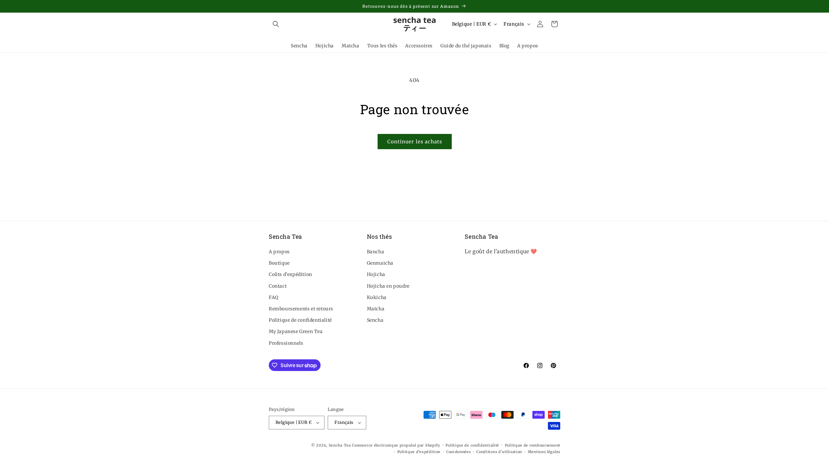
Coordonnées (458, 451)
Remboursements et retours (301, 309)
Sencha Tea (340, 445)
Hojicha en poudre (388, 286)
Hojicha (376, 274)
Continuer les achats (414, 141)
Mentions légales (544, 451)
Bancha (375, 252)
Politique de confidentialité (300, 320)
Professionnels (286, 343)
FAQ (273, 297)
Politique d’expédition (418, 451)
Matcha (376, 309)
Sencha (375, 320)
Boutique (279, 263)
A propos (279, 252)
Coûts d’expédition (290, 274)
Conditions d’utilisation (499, 451)
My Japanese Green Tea (296, 331)
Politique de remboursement (532, 445)
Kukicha (377, 297)
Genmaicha (380, 263)
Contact (278, 286)
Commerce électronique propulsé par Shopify (396, 445)
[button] (276, 24)
